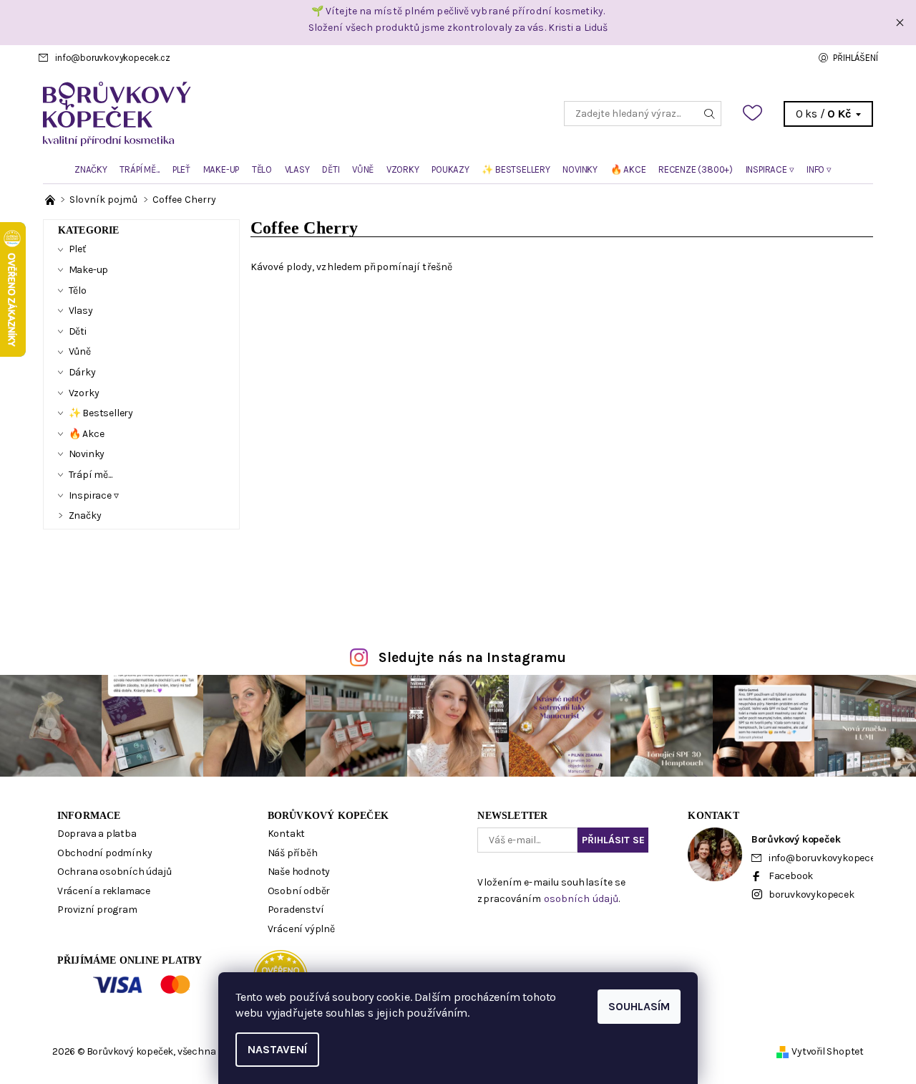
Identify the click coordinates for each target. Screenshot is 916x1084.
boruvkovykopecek (811, 894)
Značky (90, 169)
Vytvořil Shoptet (827, 1051)
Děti (330, 169)
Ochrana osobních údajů (114, 871)
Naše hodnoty (299, 871)
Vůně (363, 169)
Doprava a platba (97, 834)
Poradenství (296, 909)
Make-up (221, 169)
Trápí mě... (140, 169)
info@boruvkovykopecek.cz (112, 57)
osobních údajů (581, 899)
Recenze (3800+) (695, 169)
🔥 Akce (628, 169)
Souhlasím (639, 1006)
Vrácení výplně (301, 929)
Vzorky (402, 169)
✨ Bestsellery (516, 169)
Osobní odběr (299, 891)
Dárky (82, 372)
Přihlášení (855, 57)
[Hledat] (709, 113)
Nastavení (277, 1049)
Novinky (580, 169)
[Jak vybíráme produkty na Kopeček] (51, 199)
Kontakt (287, 834)
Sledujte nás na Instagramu (473, 657)
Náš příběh (293, 853)
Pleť (181, 169)
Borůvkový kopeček (328, 815)
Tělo (262, 169)
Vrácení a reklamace (103, 891)
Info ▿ (819, 169)
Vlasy (297, 169)
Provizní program (97, 909)
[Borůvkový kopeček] (250, 113)
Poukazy (450, 169)
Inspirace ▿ (770, 169)
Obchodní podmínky (104, 853)
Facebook (791, 876)
